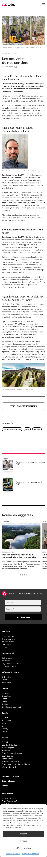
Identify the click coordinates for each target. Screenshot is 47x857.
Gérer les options (23, 848)
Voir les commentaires (23, 406)
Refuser (23, 841)
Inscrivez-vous (23, 617)
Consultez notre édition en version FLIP (30, 463)
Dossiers (5, 521)
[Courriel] (15, 66)
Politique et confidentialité (30, 854)
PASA (27, 429)
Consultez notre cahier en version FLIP (30, 483)
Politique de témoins (13, 854)
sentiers (37, 429)
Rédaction (9, 66)
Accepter (23, 833)
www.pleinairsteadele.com (12, 108)
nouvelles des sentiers (12, 429)
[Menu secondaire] (43, 4)
